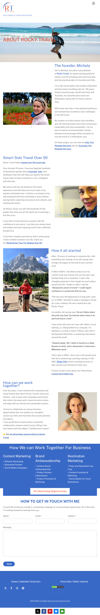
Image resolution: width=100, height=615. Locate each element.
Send (9, 564)
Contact (14, 581)
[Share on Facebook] (43, 611)
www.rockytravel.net (62, 601)
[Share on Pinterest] (50, 611)
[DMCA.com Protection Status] (57, 587)
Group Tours (35, 581)
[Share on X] (37, 611)
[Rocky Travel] (9, 13)
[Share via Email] (62, 611)
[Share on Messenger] (56, 611)
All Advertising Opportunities (50, 491)
